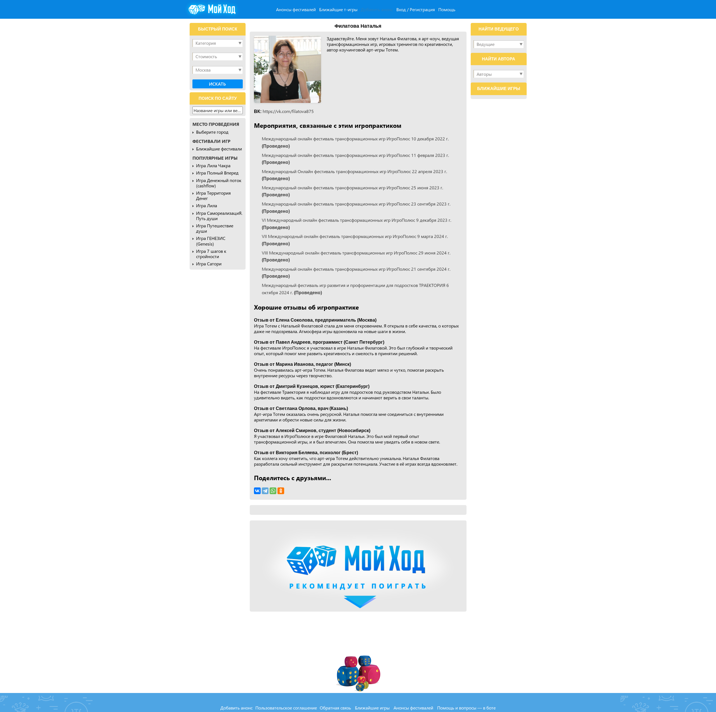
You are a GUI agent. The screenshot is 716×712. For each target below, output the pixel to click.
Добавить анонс (377, 9)
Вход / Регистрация (415, 9)
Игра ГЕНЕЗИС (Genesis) (210, 240)
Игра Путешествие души (214, 228)
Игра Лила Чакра (213, 165)
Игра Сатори (209, 263)
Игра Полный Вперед (217, 172)
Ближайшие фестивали (219, 148)
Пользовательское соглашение (286, 708)
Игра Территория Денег (213, 195)
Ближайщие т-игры (338, 9)
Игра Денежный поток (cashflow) (218, 183)
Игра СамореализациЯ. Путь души (219, 215)
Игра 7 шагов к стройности (211, 253)
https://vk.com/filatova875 (288, 111)
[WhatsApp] (273, 490)
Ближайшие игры (372, 708)
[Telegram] (265, 490)
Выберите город (212, 132)
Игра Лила (206, 205)
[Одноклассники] (280, 490)
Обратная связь (335, 708)
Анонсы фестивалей (296, 9)
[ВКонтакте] (257, 490)
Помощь (446, 9)
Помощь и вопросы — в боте (466, 708)
